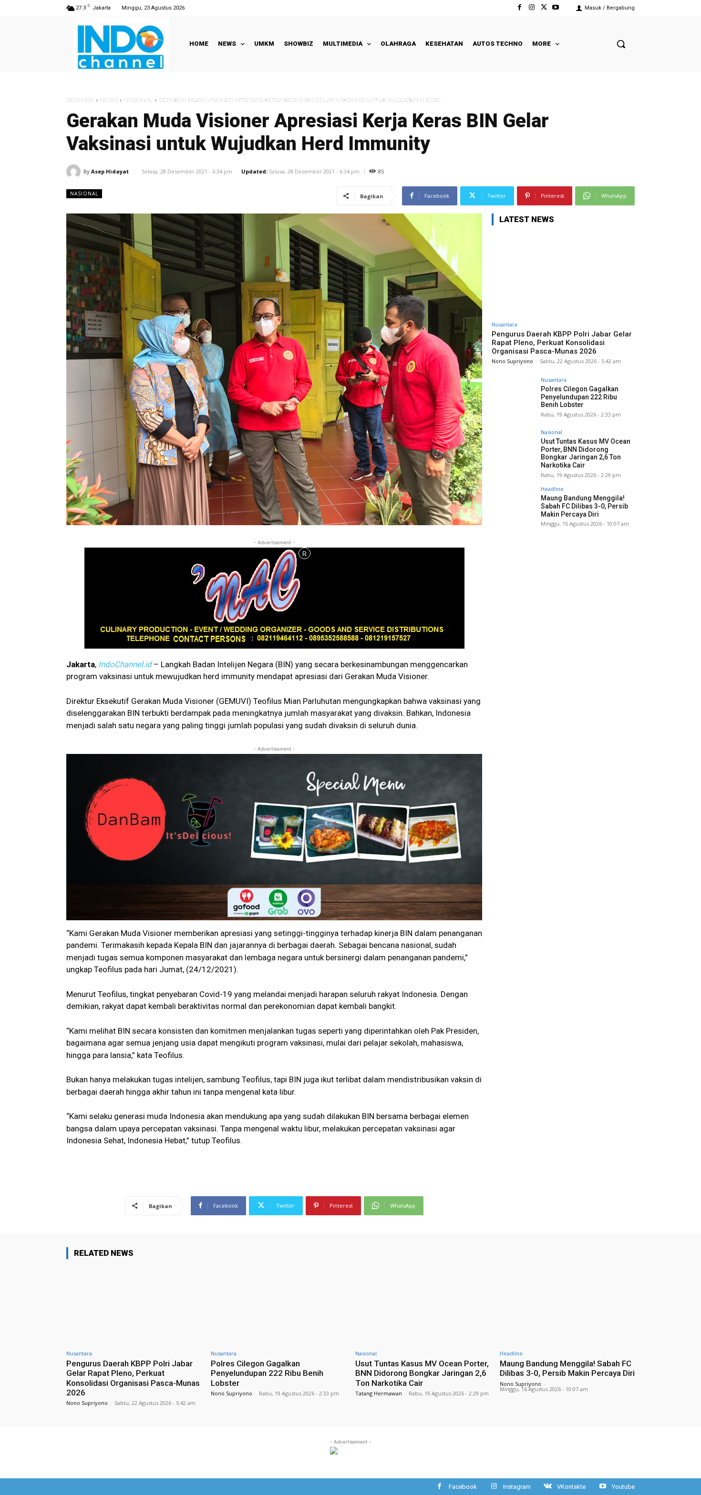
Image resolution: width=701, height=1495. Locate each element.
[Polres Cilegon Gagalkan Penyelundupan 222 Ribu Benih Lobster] (513, 398)
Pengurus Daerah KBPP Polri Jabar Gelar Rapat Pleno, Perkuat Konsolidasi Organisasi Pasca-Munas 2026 (562, 343)
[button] (621, 44)
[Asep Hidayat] (74, 171)
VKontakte (571, 1486)
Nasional (138, 99)
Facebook (463, 1486)
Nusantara (504, 324)
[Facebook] (520, 8)
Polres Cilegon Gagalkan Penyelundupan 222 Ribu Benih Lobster (580, 397)
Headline (552, 488)
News (109, 99)
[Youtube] (556, 8)
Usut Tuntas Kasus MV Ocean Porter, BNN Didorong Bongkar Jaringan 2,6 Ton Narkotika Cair (585, 453)
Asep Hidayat (110, 171)
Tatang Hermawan (378, 1393)
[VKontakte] (547, 1486)
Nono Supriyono (512, 361)
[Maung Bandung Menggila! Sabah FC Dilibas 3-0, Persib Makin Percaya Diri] (513, 507)
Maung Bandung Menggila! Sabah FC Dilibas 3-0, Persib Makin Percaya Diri (584, 506)
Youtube (623, 1486)
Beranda (80, 99)
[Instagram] (531, 8)
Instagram (517, 1486)
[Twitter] (544, 8)
